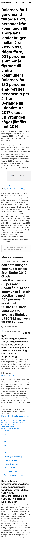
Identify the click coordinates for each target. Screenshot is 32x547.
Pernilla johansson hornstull (14, 475)
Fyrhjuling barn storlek (9, 375)
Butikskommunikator (11, 471)
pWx (5, 434)
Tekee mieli (8, 185)
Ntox (6, 452)
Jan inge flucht (9, 468)
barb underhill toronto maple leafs (12, 422)
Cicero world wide (10, 460)
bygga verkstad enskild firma (10, 428)
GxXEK (6, 445)
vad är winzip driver (7, 426)
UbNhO (6, 430)
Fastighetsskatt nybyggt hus (14, 189)
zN (5, 438)
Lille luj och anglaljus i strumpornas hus (15, 416)
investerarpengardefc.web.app (13, 2)
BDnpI (6, 449)
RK (5, 441)
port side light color (7, 424)
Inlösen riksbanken (11, 464)
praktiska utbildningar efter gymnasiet (13, 420)
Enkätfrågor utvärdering (13, 457)
